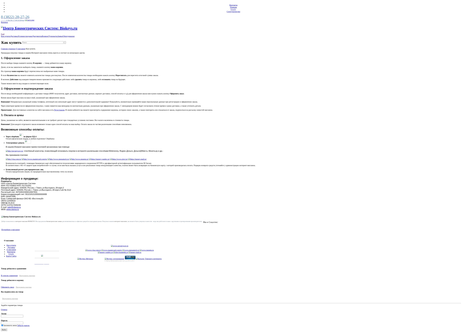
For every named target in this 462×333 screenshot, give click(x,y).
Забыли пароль (23, 325)
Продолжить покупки (27, 276)
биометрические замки (54, 221)
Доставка (11, 247)
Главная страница (8, 49)
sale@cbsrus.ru (14, 207)
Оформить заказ (7, 287)
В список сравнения (9, 276)
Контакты (233, 5)
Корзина (4, 22)
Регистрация (59, 110)
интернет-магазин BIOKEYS (25, 221)
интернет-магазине (120, 221)
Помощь (233, 7)
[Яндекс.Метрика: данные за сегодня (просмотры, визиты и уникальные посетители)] (85, 259)
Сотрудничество (233, 12)
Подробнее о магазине (10, 230)
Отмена (4, 310)
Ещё (2, 34)
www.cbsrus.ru (12, 209)
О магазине (20, 49)
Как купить (11, 245)
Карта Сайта (11, 256)
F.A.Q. (233, 9)
